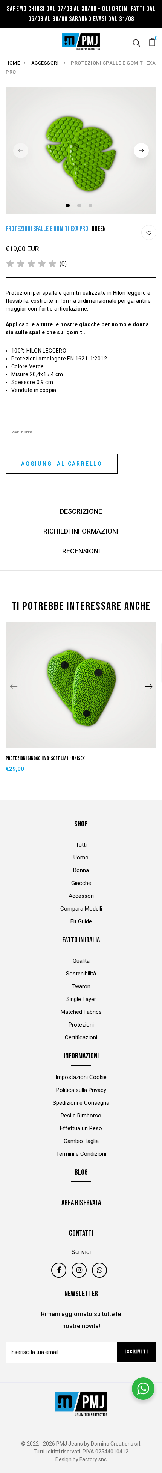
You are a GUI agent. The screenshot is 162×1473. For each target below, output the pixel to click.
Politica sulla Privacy (81, 1090)
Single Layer (81, 999)
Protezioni (81, 1024)
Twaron (81, 986)
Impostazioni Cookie (81, 1077)
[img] (31, 263)
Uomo (81, 857)
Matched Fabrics (81, 1012)
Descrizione (81, 511)
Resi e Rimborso (81, 1115)
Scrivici (81, 1252)
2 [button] (80, 206)
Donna (81, 870)
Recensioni (81, 551)
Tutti (81, 844)
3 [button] (91, 206)
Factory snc (93, 1459)
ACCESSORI (45, 63)
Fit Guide (81, 921)
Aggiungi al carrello (61, 464)
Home (13, 63)
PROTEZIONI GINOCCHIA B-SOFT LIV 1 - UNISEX (45, 758)
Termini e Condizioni (81, 1153)
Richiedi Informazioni (81, 531)
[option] (81, 150)
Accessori (81, 896)
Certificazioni (81, 1037)
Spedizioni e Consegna (81, 1102)
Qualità (81, 960)
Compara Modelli (81, 908)
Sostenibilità (81, 973)
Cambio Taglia (81, 1141)
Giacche (81, 883)
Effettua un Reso (81, 1128)
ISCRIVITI (136, 1352)
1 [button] (69, 206)
